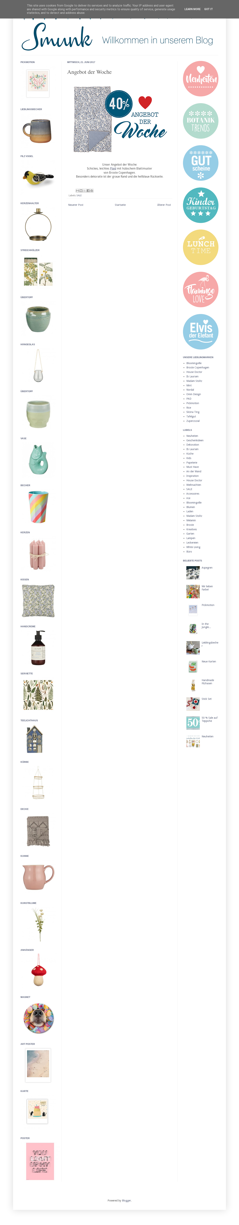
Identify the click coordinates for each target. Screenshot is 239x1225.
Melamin (191, 520)
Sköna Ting (192, 411)
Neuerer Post (75, 204)
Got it (208, 9)
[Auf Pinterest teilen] (92, 191)
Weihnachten (193, 484)
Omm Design (193, 394)
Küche (189, 453)
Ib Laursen (192, 376)
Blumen (190, 507)
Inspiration (192, 475)
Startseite (120, 204)
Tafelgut (191, 416)
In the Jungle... (206, 625)
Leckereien (192, 542)
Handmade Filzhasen (208, 682)
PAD (188, 398)
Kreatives (191, 529)
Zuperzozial (193, 420)
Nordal (190, 389)
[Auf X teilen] (84, 191)
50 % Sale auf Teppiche (210, 719)
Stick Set (207, 698)
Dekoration (192, 444)
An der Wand (193, 471)
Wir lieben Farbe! (207, 588)
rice (188, 498)
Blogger (126, 1200)
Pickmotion (192, 403)
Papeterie (191, 462)
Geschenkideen (195, 440)
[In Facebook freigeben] (88, 191)
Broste (190, 524)
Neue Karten (209, 661)
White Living (193, 547)
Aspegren (207, 567)
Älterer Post (164, 204)
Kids (188, 458)
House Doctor (194, 371)
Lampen (190, 538)
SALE (79, 195)
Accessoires (192, 493)
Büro (189, 551)
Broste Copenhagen (197, 367)
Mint (189, 385)
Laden (189, 511)
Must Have (192, 466)
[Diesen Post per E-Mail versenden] (77, 191)
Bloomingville (193, 363)
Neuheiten (192, 435)
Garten (190, 533)
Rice (188, 407)
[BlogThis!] (81, 191)
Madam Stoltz (194, 380)
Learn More (192, 9)
